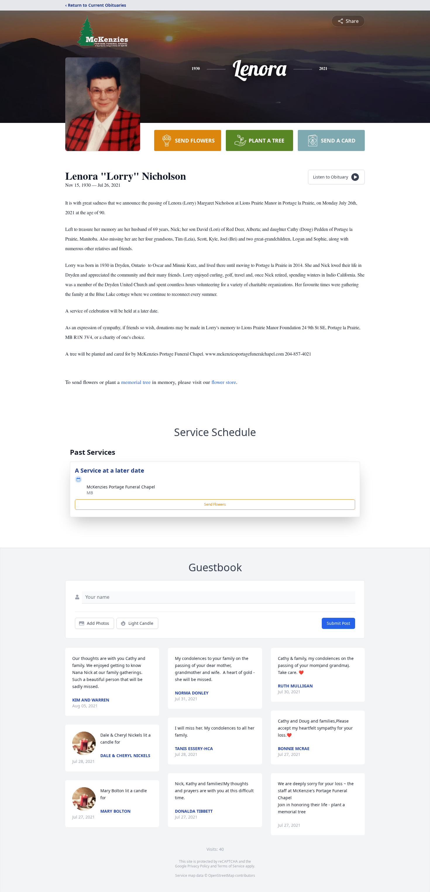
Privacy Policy (198, 866)
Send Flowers (215, 504)
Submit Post (338, 623)
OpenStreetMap (221, 875)
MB (90, 492)
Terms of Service (231, 866)
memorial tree (136, 381)
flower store (223, 381)
